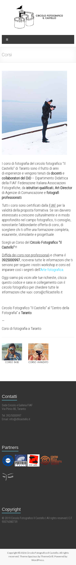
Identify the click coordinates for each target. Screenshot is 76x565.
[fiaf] (8, 456)
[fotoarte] (33, 456)
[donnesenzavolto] (8, 472)
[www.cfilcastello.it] (51, 456)
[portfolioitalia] (21, 456)
